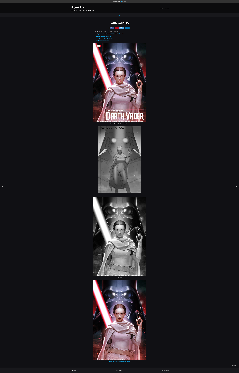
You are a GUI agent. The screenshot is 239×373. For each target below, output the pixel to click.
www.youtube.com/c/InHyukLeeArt (104, 38)
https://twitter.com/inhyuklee (102, 40)
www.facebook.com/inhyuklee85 (103, 36)
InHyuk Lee (77, 7)
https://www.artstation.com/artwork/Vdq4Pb (113, 33)
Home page (161, 8)
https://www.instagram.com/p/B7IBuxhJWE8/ (119, 361)
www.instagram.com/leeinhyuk (103, 34)
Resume (167, 8)
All (119, 15)
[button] (234, 365)
